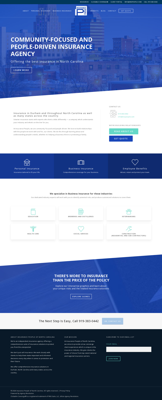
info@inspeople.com (133, 2)
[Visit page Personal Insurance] (27, 166)
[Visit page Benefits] (135, 166)
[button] (21, 70)
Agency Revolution (27, 393)
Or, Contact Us (112, 321)
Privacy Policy (65, 391)
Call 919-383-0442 (150, 2)
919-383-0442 (123, 114)
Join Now (113, 359)
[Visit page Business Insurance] (81, 166)
